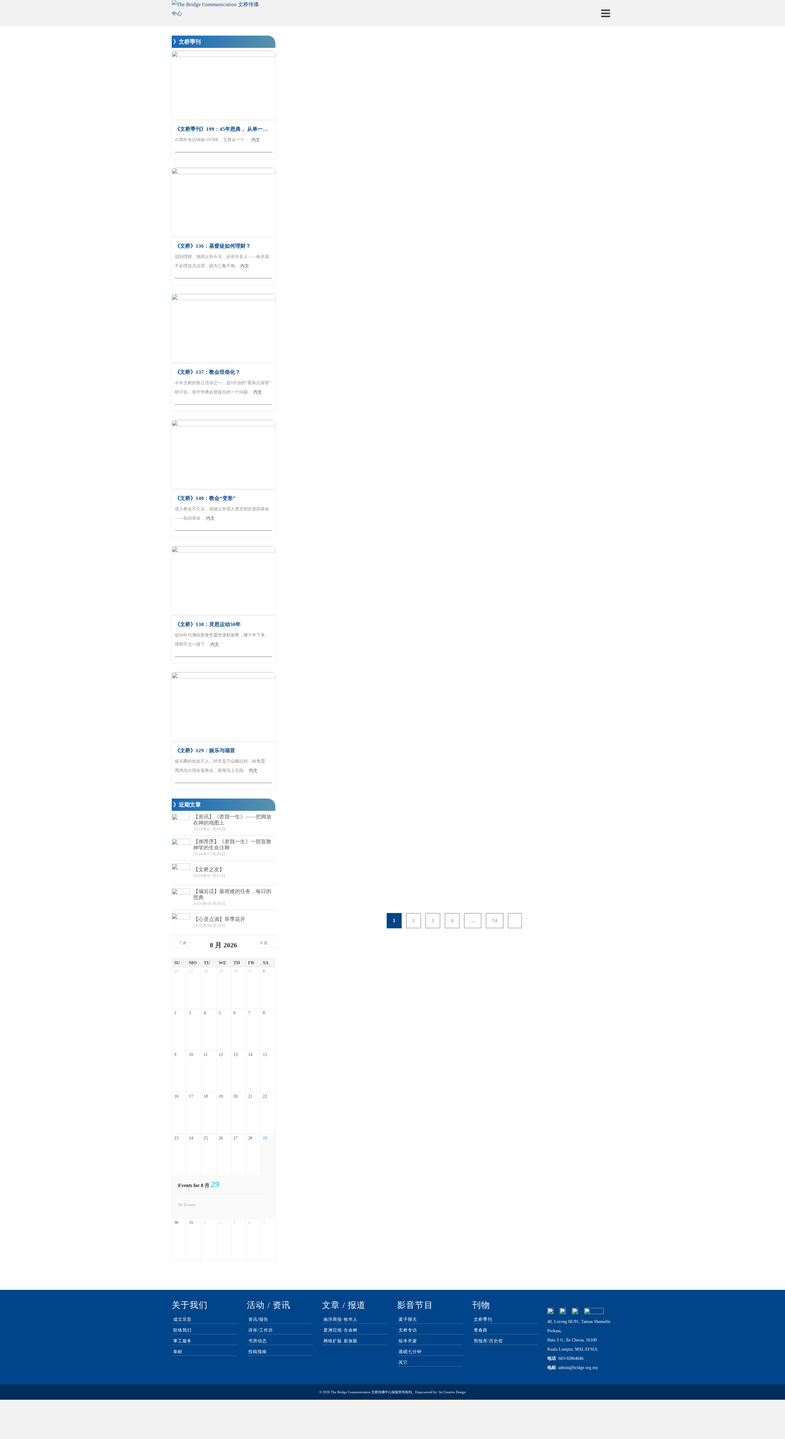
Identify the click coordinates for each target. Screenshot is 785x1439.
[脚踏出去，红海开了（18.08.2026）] (563, 313)
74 (494, 920)
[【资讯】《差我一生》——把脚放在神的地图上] (181, 823)
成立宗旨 (182, 1319)
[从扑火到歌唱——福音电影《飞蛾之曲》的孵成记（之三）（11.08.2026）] (345, 579)
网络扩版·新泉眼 (341, 1341)
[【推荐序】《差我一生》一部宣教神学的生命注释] (181, 848)
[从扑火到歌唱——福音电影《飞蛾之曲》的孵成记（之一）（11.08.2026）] (563, 579)
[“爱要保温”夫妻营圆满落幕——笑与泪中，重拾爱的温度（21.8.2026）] (454, 190)
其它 (403, 1362)
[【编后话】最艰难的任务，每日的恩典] (181, 897)
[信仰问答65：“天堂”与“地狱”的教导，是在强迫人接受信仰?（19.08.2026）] (563, 190)
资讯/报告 (258, 1319)
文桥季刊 (483, 1319)
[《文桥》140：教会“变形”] (223, 454)
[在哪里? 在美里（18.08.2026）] (454, 446)
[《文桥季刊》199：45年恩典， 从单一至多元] (223, 85)
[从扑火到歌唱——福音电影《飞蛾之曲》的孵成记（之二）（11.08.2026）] (454, 579)
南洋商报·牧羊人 (341, 1319)
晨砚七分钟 (410, 1351)
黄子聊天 (408, 1319)
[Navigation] (605, 13)
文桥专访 (408, 1330)
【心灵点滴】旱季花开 (219, 919)
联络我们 (182, 1330)
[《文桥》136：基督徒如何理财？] (223, 202)
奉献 (177, 1351)
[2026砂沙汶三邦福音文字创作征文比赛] (563, 703)
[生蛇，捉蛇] (345, 190)
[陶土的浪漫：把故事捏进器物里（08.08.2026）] (345, 818)
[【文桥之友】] (181, 873)
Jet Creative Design (452, 1392)
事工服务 (182, 1341)
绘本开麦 (408, 1341)
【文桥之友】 (208, 869)
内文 (302, 271)
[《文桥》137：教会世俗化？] (223, 328)
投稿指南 (257, 1351)
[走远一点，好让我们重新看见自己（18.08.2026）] (345, 446)
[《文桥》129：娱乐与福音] (223, 706)
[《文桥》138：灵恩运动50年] (223, 580)
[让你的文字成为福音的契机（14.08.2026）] (563, 446)
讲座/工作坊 (260, 1330)
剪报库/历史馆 (488, 1341)
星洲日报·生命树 (341, 1330)
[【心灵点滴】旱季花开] (181, 922)
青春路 (481, 1330)
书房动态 (257, 1341)
